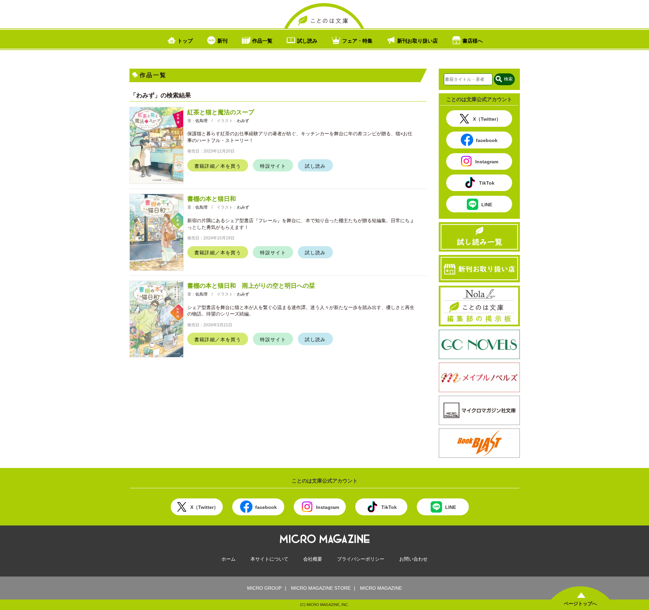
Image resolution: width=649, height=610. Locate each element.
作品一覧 (262, 40)
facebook (487, 140)
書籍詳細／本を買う (217, 166)
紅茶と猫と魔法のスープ (220, 112)
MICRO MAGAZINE (381, 588)
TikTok (487, 183)
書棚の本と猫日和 (211, 198)
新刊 (222, 40)
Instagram (486, 162)
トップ (185, 40)
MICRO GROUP (264, 588)
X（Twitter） (487, 119)
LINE (486, 204)
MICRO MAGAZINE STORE (321, 588)
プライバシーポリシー (360, 559)
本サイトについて (269, 559)
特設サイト (273, 166)
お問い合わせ (413, 559)
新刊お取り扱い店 (417, 40)
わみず (243, 120)
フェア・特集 (357, 40)
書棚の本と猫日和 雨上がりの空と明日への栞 (251, 285)
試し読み (307, 40)
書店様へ (472, 40)
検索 (508, 78)
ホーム (228, 559)
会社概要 (312, 559)
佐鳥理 (201, 120)
